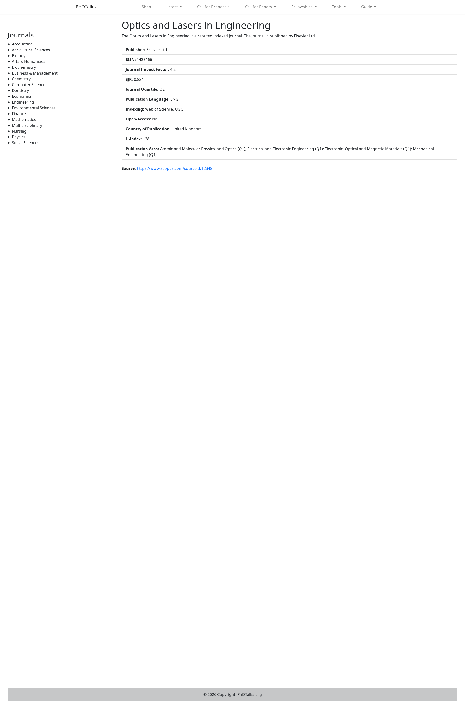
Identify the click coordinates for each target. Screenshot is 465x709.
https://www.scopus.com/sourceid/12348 (174, 168)
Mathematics (24, 119)
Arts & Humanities (28, 61)
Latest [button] (173, 6)
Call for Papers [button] (259, 6)
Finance (19, 113)
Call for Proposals (213, 6)
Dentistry (20, 90)
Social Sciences (25, 142)
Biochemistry (24, 67)
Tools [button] (337, 6)
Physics (18, 137)
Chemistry (21, 79)
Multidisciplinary (27, 125)
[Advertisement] (62, 179)
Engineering (23, 102)
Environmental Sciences (33, 108)
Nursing (19, 131)
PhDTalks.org (249, 694)
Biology (18, 55)
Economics (22, 96)
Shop (146, 6)
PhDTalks (86, 6)
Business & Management (35, 73)
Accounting (22, 44)
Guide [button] (367, 6)
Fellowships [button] (302, 6)
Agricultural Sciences (31, 49)
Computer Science (28, 84)
